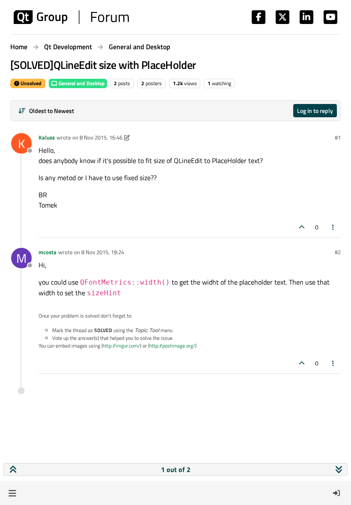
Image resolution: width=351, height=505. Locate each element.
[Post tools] (333, 227)
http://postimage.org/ (172, 346)
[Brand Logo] (71, 17)
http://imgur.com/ (121, 346)
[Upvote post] (301, 227)
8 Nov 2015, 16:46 (101, 137)
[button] (12, 493)
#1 (338, 137)
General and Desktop (81, 83)
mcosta (48, 252)
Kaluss (47, 137)
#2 (338, 252)
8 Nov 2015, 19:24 (102, 252)
